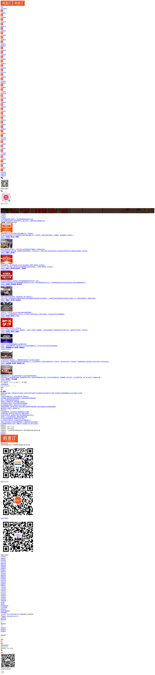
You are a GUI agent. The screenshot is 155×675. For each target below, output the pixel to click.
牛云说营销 (4, 607)
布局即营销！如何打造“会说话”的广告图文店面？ (15, 413)
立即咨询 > (4, 212)
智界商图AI (4, 612)
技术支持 (3, 580)
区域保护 (3, 583)
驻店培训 (44, 393)
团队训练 (3, 575)
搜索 (2, 387)
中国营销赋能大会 (66, 393)
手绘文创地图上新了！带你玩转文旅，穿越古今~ (15, 396)
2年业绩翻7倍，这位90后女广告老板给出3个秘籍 (15, 411)
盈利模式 (3, 568)
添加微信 (3, 631)
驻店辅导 (3, 578)
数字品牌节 (32, 393)
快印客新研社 (4, 605)
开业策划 (3, 573)
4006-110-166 (4, 443)
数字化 (49, 393)
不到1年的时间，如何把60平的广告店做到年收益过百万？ (17, 415)
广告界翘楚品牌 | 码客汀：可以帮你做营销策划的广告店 (17, 219)
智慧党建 (14, 393)
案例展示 (3, 83)
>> (15, 382)
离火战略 (74, 393)
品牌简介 (3, 558)
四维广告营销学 (55, 393)
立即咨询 (3, 432)
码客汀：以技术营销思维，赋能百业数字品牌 (14, 417)
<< (9, 382)
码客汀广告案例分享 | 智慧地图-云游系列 (13, 401)
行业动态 (3, 590)
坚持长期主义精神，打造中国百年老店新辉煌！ (14, 403)
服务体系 (3, 45)
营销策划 (3, 577)
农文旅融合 (20, 393)
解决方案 (3, 93)
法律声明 (3, 618)
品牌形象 (3, 560)
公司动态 (3, 589)
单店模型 (3, 567)
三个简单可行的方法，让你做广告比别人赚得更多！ (16, 420)
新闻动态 (3, 139)
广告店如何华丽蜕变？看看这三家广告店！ (13, 418)
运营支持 (3, 582)
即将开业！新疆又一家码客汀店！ (11, 408)
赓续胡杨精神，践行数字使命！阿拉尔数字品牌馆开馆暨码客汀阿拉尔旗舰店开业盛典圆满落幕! (28, 406)
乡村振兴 (26, 393)
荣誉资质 (3, 565)
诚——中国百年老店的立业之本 (10, 400)
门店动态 (3, 587)
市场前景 (3, 594)
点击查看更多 (4, 384)
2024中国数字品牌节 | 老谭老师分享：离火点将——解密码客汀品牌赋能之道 (23, 220)
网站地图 (3, 619)
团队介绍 (3, 563)
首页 (2, 7)
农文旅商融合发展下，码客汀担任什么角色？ (14, 405)
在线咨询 (3, 629)
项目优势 (3, 595)
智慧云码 (3, 609)
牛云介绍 (3, 561)
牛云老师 (79, 393)
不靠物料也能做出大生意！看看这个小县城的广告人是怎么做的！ (20, 423)
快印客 (3, 602)
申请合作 (3, 175)
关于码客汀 (4, 8)
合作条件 (3, 597)
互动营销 (38, 393)
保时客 (3, 604)
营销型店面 (4, 393)
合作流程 (3, 599)
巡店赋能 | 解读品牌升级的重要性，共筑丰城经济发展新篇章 (18, 398)
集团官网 (3, 174)
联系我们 (3, 570)
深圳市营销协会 (5, 611)
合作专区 (3, 154)
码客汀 (9, 393)
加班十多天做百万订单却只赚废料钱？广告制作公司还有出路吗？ (20, 422)
